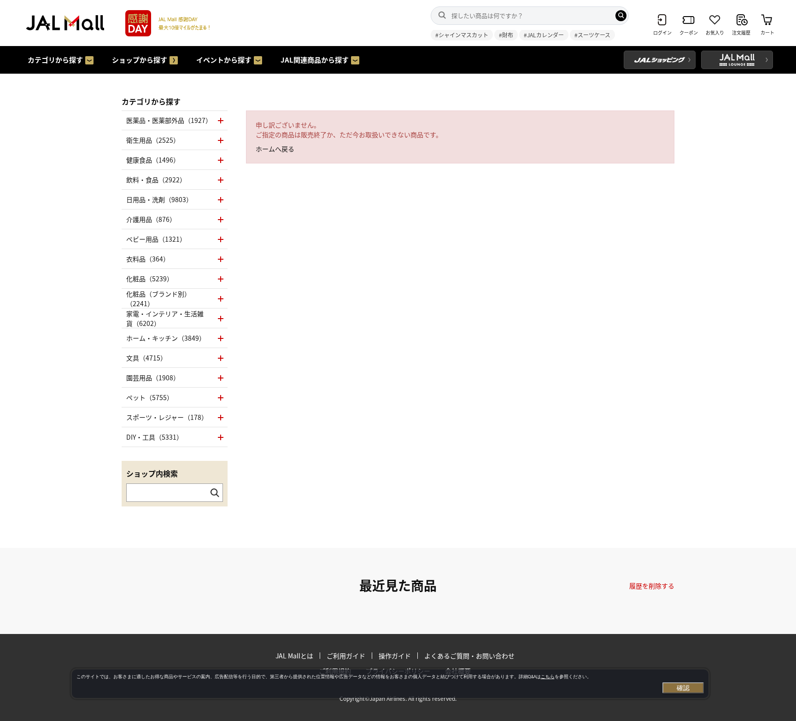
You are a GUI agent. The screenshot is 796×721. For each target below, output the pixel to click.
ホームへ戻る (275, 148)
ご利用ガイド (346, 655)
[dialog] (390, 683)
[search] (620, 15)
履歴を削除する (651, 585)
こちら (548, 676)
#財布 (506, 35)
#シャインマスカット (461, 35)
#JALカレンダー (544, 35)
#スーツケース (592, 35)
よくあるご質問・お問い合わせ (469, 655)
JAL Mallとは (294, 655)
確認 (683, 688)
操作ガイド (395, 655)
